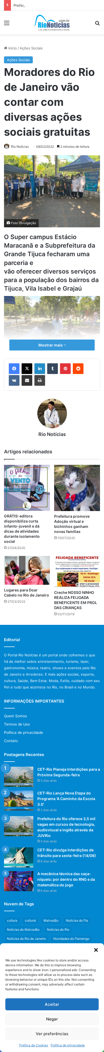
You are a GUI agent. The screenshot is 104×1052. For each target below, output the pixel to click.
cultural (30, 920)
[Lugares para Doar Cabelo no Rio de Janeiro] (27, 570)
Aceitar (52, 1004)
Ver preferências (52, 1033)
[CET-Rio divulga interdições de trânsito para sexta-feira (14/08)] (18, 857)
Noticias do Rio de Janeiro (26, 939)
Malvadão (50, 920)
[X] (27, 368)
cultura (12, 920)
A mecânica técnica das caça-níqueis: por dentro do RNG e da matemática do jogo (66, 879)
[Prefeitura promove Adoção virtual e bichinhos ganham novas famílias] (77, 488)
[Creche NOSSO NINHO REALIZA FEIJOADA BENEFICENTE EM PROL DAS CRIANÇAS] (77, 571)
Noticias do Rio (58, 930)
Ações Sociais (31, 48)
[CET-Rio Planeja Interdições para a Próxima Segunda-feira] (18, 777)
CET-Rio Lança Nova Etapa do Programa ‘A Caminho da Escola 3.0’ (66, 798)
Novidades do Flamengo (71, 939)
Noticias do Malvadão (23, 930)
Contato (11, 741)
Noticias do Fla (77, 920)
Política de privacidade (68, 1045)
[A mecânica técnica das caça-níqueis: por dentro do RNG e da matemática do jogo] (18, 881)
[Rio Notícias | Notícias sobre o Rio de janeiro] (52, 23)
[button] (96, 950)
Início (12, 48)
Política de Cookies (33, 1045)
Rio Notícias (20, 147)
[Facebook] (14, 368)
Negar (52, 1019)
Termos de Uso (17, 724)
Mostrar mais (50, 345)
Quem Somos (15, 716)
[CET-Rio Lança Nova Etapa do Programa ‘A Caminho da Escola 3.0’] (18, 800)
